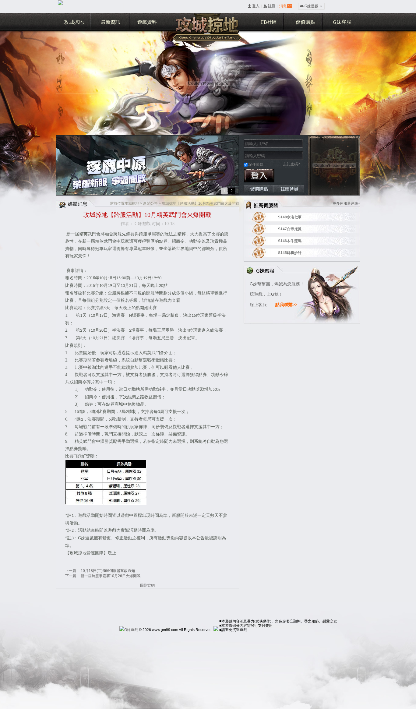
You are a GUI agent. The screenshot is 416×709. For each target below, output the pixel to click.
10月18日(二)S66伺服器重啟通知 (108, 571)
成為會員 (289, 189)
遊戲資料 (147, 22)
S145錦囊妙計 (297, 253)
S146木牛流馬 (297, 241)
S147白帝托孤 (297, 229)
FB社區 (269, 22)
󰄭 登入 (253, 6)
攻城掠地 (74, 22)
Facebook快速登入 (283, 175)
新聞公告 (150, 203)
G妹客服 (342, 22)
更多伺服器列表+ (346, 203)
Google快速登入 (298, 175)
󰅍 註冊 (269, 6)
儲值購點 (305, 22)
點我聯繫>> (286, 304)
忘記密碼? (291, 164)
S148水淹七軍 (297, 217)
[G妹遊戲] (128, 630)
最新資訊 (110, 22)
